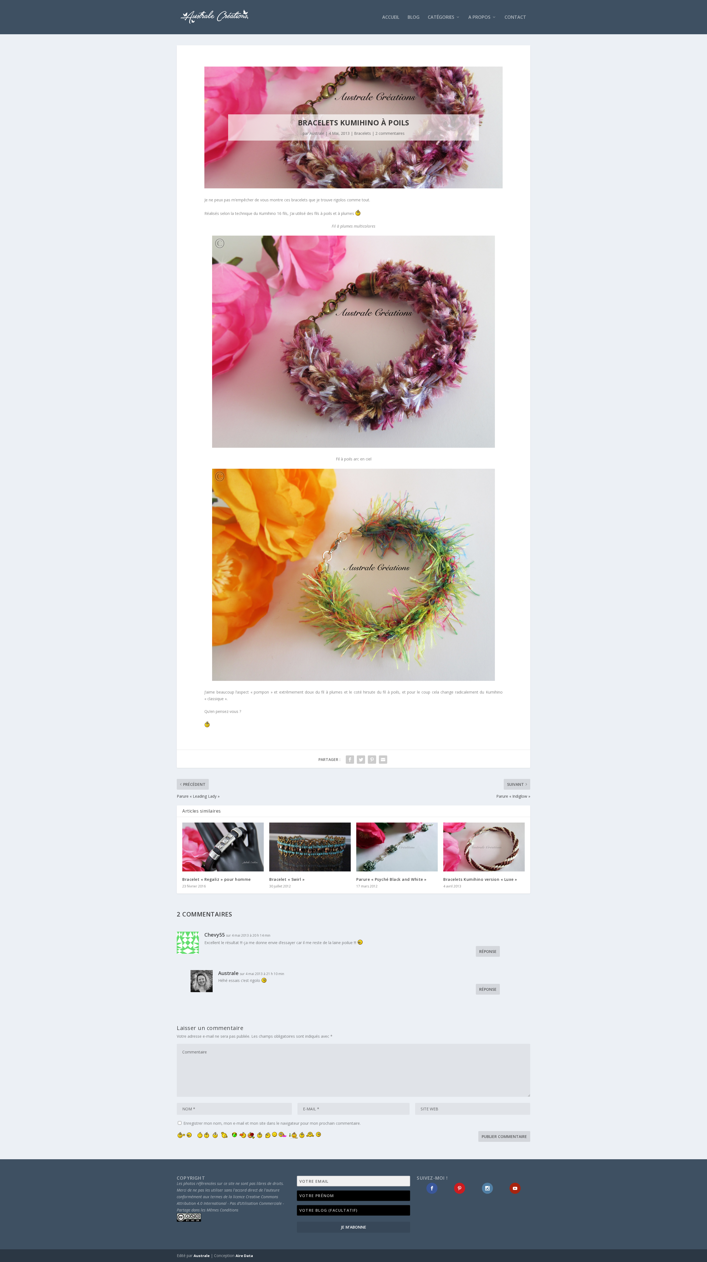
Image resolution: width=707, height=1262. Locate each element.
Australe (317, 133)
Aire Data (244, 1255)
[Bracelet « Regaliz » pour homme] (223, 847)
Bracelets (362, 133)
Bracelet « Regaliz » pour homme (216, 879)
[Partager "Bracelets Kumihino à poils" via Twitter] (360, 759)
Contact (515, 17)
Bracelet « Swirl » (287, 879)
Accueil (390, 17)
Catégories (441, 17)
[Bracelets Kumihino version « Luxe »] (484, 847)
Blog (414, 17)
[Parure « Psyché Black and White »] (397, 847)
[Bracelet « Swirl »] (310, 847)
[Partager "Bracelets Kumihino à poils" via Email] (383, 759)
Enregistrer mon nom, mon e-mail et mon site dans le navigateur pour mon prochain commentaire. (272, 1123)
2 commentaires (390, 133)
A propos (479, 17)
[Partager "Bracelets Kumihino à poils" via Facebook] (349, 759)
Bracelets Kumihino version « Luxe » (480, 879)
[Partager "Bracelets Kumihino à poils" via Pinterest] (372, 759)
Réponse (488, 951)
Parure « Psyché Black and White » (391, 879)
